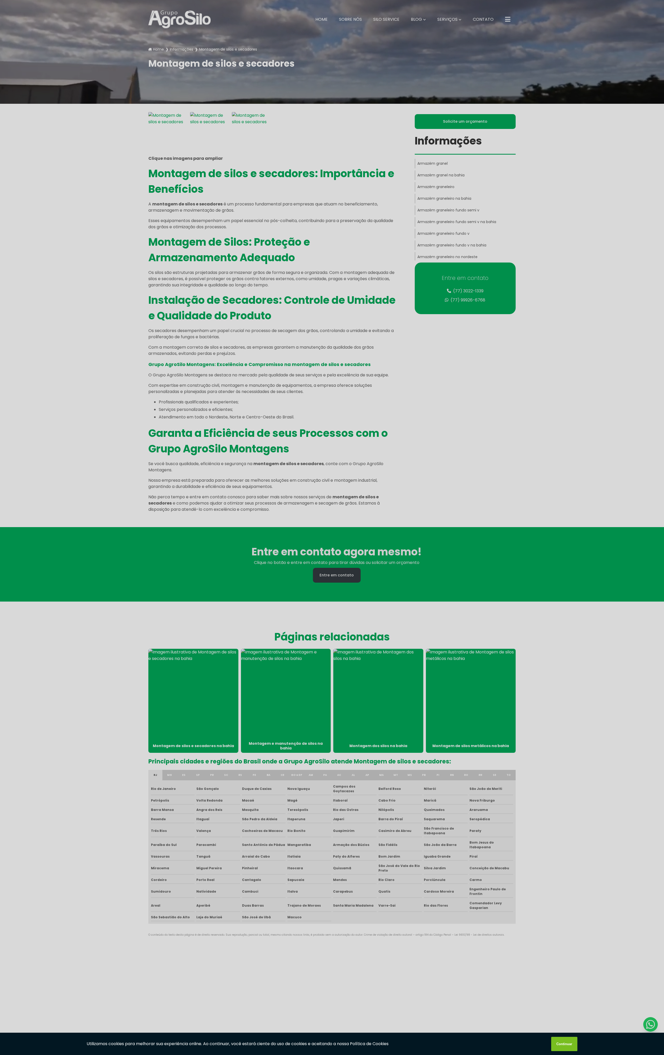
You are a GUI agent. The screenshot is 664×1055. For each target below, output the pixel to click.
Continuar (564, 1044)
